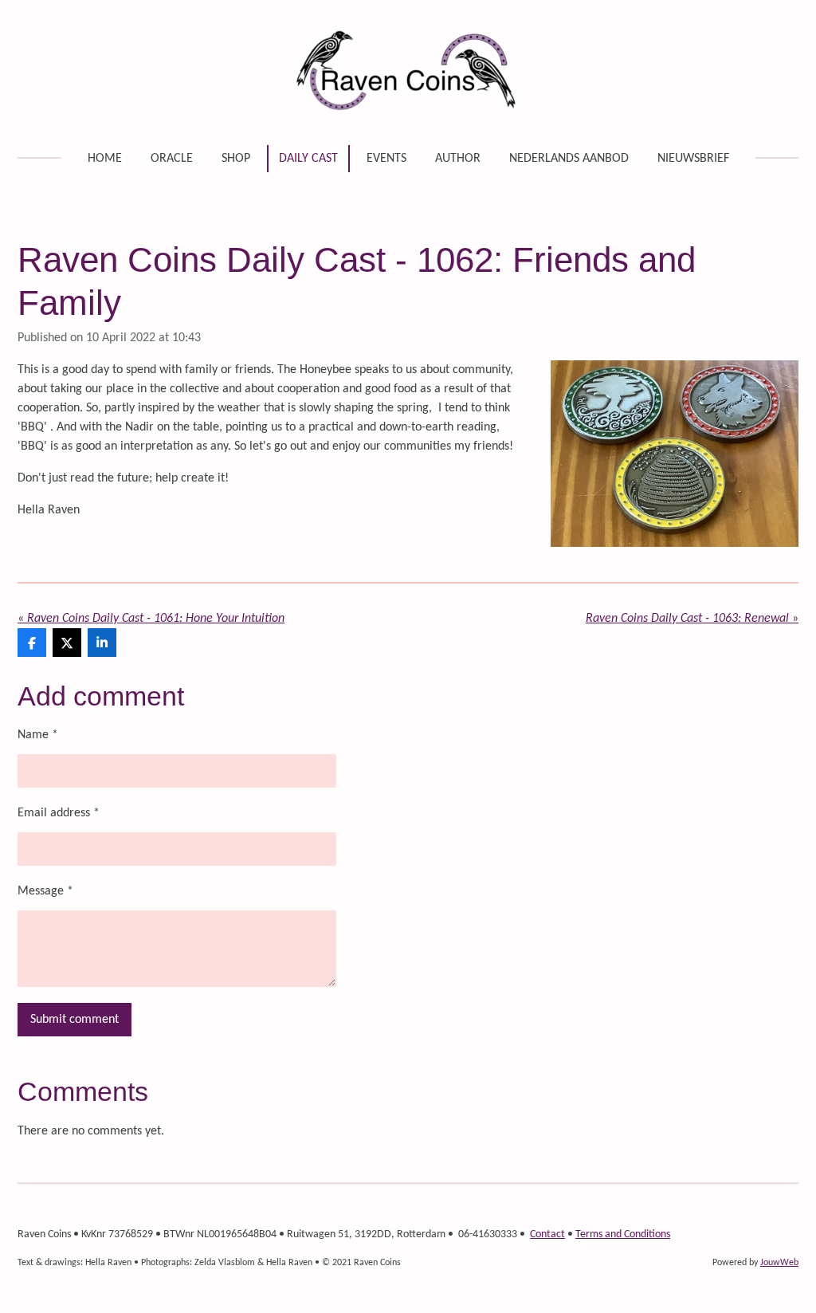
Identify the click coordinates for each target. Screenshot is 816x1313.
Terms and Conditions (622, 1234)
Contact (547, 1234)
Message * (45, 891)
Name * (38, 735)
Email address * (59, 813)
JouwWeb (779, 1263)
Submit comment (74, 1019)
